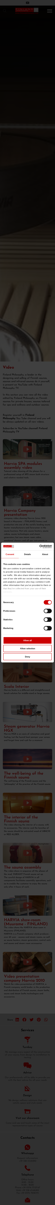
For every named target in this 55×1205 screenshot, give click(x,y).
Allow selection (27, 648)
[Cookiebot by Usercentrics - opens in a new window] (39, 546)
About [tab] (45, 554)
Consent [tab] (10, 554)
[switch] (48, 611)
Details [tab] (27, 554)
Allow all (27, 640)
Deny (27, 656)
